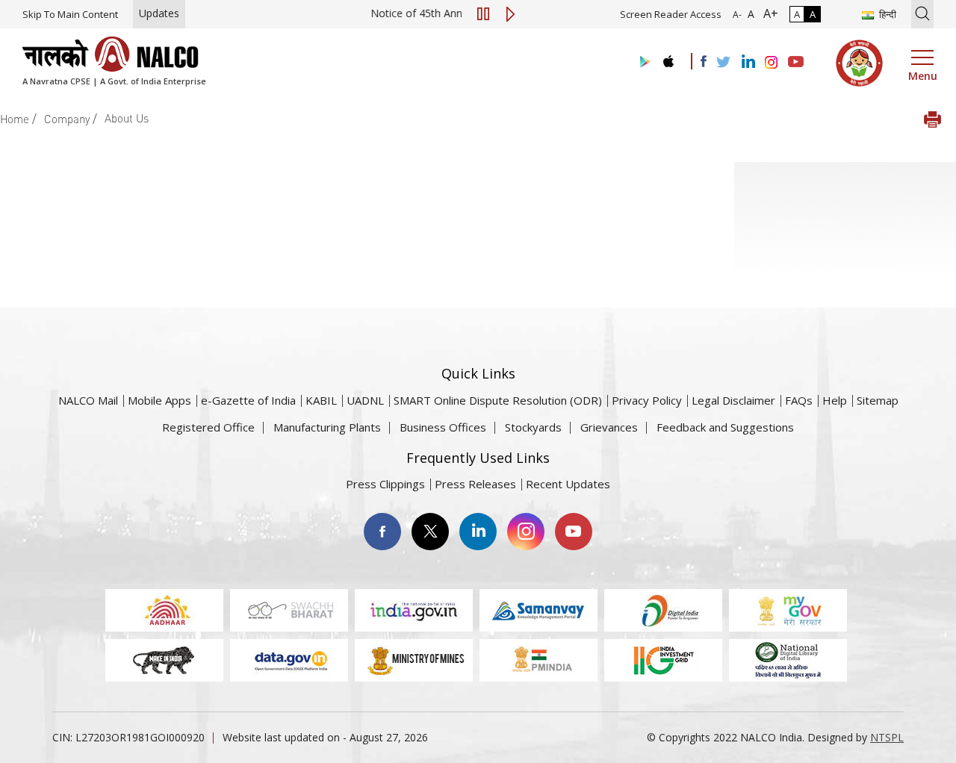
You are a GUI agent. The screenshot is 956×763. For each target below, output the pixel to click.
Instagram (525, 531)
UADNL (365, 400)
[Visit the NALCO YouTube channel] (795, 62)
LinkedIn (478, 531)
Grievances (609, 427)
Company (67, 118)
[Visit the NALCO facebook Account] (703, 61)
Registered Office (208, 427)
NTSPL (887, 737)
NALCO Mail (88, 400)
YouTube (573, 531)
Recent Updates (568, 483)
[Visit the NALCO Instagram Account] (771, 62)
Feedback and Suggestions (725, 427)
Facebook (382, 531)
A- (737, 14)
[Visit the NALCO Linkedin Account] (747, 62)
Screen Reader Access (670, 14)
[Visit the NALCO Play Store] (642, 62)
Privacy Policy (647, 400)
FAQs (799, 400)
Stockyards (533, 427)
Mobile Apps (159, 400)
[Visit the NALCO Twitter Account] (723, 62)
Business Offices (443, 427)
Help (834, 400)
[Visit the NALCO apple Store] (668, 58)
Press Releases (475, 483)
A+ (767, 13)
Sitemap (877, 400)
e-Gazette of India (248, 400)
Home (14, 118)
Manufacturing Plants (327, 427)
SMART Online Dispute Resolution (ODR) (498, 400)
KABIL (321, 400)
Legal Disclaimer (733, 400)
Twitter (430, 531)
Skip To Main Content (70, 14)
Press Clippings (385, 483)
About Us (127, 117)
